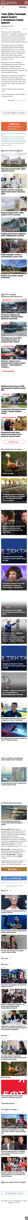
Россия (4, 958)
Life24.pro (3, 967)
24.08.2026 (22, 7)
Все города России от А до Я (14, 1193)
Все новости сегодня (11, 449)
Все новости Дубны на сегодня (14, 113)
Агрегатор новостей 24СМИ (14, 886)
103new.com (23, 846)
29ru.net (3, 766)
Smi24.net (3, 701)
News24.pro (4, 1038)
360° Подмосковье (6, 29)
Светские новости (4, 882)
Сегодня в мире (9, 1109)
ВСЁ (10, 1201)
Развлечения (7, 1103)
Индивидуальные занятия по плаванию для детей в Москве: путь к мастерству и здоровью (13, 141)
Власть (4, 890)
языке (7, 864)
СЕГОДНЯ (17, 1202)
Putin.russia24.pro (6, 893)
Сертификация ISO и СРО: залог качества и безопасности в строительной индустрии (12, 137)
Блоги (4, 1035)
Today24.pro (4, 1112)
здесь (24, 864)
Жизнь (4, 964)
